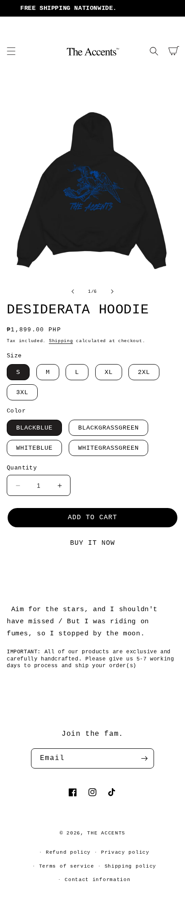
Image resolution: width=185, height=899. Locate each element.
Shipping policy (131, 866)
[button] (11, 51)
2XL (144, 372)
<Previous (54, 574)
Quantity (22, 468)
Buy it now (92, 543)
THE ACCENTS (106, 833)
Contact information (97, 879)
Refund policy (68, 852)
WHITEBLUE (34, 448)
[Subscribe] (144, 758)
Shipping (61, 341)
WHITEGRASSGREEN (108, 448)
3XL (22, 392)
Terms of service (66, 866)
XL (109, 372)
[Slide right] (112, 291)
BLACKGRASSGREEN (108, 427)
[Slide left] (73, 291)
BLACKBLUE (34, 427)
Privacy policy (125, 852)
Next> (132, 574)
